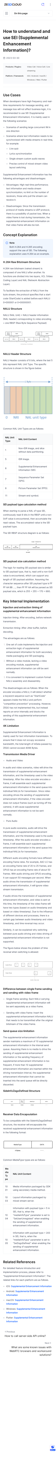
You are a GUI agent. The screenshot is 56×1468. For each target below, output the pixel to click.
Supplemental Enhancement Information (31, 1286)
